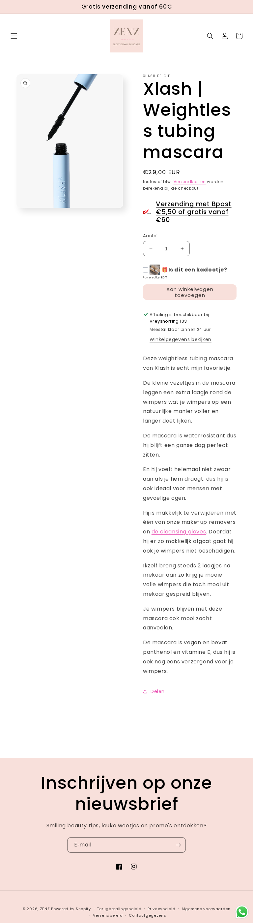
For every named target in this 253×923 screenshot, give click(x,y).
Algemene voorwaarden (206, 908)
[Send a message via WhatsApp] (242, 912)
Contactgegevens (147, 915)
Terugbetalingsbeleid (119, 908)
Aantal (150, 236)
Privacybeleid (161, 908)
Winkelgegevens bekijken (180, 339)
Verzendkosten (190, 181)
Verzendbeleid (108, 915)
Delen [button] (158, 691)
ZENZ (45, 908)
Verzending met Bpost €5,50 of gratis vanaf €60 (194, 212)
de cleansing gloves (179, 531)
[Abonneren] (178, 845)
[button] (14, 36)
